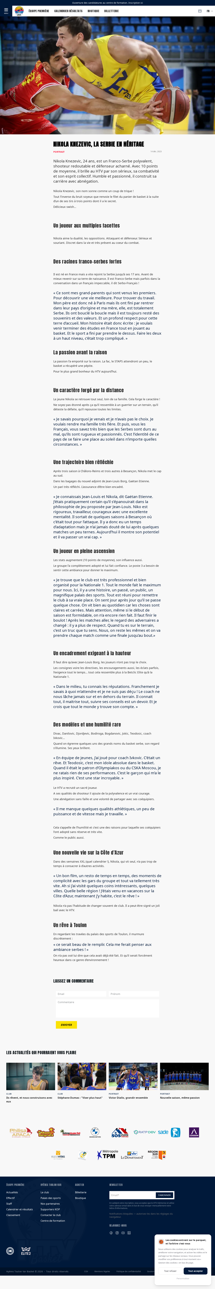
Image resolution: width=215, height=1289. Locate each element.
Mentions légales (102, 1271)
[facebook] (111, 1233)
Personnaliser (183, 1278)
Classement (13, 1215)
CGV (86, 1271)
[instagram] (117, 1233)
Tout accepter (195, 1271)
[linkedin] (129, 1233)
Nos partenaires (50, 1203)
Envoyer (66, 1025)
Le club (45, 1192)
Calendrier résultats (68, 11)
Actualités (12, 1192)
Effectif (10, 1198)
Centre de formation (53, 1220)
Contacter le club (51, 1215)
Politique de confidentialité (128, 1271)
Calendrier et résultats (19, 1209)
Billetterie (111, 11)
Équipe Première (39, 11)
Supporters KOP (50, 1209)
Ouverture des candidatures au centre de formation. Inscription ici (107, 2)
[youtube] (123, 1233)
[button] (6, 11)
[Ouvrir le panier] (200, 11)
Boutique (93, 11)
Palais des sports (51, 1198)
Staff (9, 1203)
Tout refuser (170, 1271)
